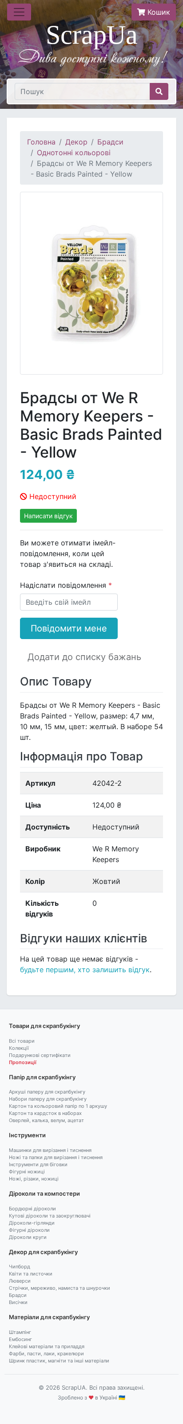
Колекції (19, 1048)
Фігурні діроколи (29, 1230)
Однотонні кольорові (74, 152)
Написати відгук (48, 516)
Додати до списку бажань (84, 657)
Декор (76, 141)
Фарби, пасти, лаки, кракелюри (46, 1353)
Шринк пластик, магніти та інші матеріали (59, 1361)
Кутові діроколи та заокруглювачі (50, 1216)
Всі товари (22, 1041)
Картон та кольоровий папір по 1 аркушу (58, 1106)
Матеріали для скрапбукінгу (49, 1317)
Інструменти (27, 1135)
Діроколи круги (28, 1237)
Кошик (157, 12)
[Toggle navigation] (19, 12)
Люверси (20, 1281)
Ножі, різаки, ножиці (34, 1179)
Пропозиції (22, 1062)
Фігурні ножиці (27, 1171)
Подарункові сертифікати (40, 1055)
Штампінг (20, 1332)
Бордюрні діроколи (32, 1208)
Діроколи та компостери (44, 1193)
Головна (41, 141)
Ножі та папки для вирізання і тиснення (56, 1157)
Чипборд (19, 1266)
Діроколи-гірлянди (32, 1223)
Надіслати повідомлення (64, 585)
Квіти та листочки (30, 1274)
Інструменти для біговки (38, 1164)
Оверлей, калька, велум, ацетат (46, 1120)
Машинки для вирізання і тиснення (50, 1150)
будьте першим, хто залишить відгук (85, 969)
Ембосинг (20, 1339)
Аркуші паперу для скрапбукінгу (47, 1092)
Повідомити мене (69, 628)
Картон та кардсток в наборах (45, 1113)
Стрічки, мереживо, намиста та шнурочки (59, 1288)
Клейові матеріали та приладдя (46, 1346)
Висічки (18, 1302)
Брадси (110, 141)
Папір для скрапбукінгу (42, 1077)
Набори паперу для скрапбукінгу (48, 1099)
